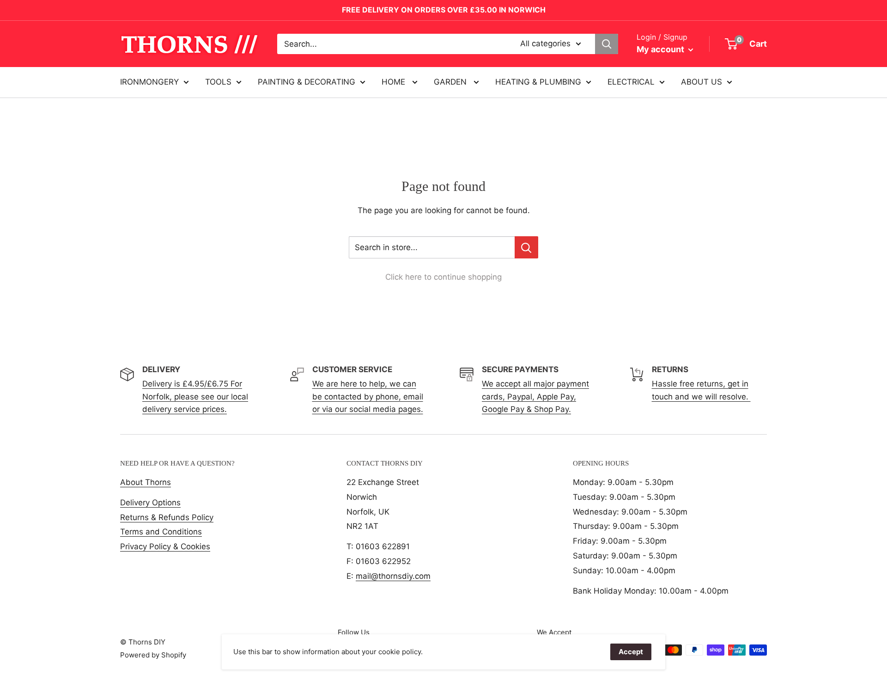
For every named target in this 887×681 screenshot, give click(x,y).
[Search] (606, 44)
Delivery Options (150, 502)
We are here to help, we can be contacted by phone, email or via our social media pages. (367, 396)
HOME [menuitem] (394, 81)
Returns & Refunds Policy (166, 517)
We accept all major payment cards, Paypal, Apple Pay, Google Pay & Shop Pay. (535, 396)
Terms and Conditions (161, 531)
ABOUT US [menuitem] (701, 81)
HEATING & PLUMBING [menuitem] (538, 81)
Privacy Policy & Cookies (165, 546)
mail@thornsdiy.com (393, 576)
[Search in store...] (526, 247)
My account (661, 49)
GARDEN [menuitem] (451, 81)
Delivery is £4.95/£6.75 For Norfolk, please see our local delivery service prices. (195, 396)
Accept (631, 651)
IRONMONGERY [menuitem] (149, 81)
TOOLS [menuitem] (218, 81)
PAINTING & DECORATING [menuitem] (306, 81)
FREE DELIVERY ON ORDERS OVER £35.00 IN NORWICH (444, 9)
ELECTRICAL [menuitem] (631, 81)
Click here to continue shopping (443, 277)
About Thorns (145, 482)
